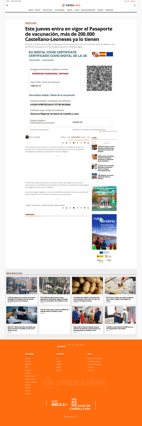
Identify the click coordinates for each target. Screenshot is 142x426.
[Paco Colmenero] (27, 137)
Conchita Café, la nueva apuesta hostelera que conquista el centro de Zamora (106, 149)
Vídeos (58, 367)
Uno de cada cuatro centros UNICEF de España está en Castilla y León (54, 310)
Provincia (28, 361)
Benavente (28, 364)
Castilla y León (30, 23)
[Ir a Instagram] (130, 1)
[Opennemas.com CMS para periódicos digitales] (71, 417)
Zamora (27, 358)
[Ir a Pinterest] (131, 1)
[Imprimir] (66, 142)
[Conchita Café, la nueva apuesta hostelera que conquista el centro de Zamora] (94, 147)
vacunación (28, 205)
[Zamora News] (71, 5)
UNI (57, 358)
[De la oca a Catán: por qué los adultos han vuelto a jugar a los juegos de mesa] (120, 285)
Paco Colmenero (35, 137)
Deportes (28, 385)
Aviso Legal (91, 367)
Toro (26, 367)
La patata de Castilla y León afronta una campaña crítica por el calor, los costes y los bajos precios (86, 299)
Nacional (28, 391)
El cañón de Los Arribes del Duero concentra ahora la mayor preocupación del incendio (106, 169)
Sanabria (28, 370)
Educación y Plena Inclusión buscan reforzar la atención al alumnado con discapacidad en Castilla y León (86, 328)
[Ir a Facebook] (124, 1)
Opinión (58, 361)
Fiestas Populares (16, 1)
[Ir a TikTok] (126, 1)
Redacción (10, 302)
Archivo (58, 370)
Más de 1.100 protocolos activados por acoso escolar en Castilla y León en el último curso (22, 328)
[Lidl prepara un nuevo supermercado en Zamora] (94, 176)
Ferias (7, 1)
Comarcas (28, 373)
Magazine (28, 393)
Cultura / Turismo (30, 382)
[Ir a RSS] (135, 1)
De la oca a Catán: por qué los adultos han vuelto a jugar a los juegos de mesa (119, 299)
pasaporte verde (36, 205)
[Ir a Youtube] (133, 1)
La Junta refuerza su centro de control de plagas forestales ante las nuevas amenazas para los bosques (21, 299)
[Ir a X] (128, 1)
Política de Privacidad (94, 364)
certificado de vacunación (47, 205)
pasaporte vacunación (59, 205)
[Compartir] (70, 142)
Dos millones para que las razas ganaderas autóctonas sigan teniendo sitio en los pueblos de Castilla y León (54, 299)
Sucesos (27, 388)
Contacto (91, 370)
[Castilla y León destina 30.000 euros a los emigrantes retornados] (120, 315)
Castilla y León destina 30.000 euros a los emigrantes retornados (119, 328)
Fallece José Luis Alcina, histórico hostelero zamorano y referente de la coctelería (106, 158)
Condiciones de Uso (94, 361)
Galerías (59, 364)
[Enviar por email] (62, 142)
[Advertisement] (57, 168)
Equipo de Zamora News (95, 358)
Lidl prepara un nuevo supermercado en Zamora (105, 176)
